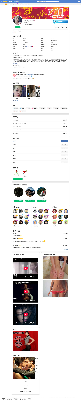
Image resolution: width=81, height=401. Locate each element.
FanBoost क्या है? (65, 24)
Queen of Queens (30, 74)
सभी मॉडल (2, 4)
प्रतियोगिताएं (20, 4)
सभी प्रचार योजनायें (14, 4)
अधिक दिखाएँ (15, 63)
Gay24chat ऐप (26, 4)
